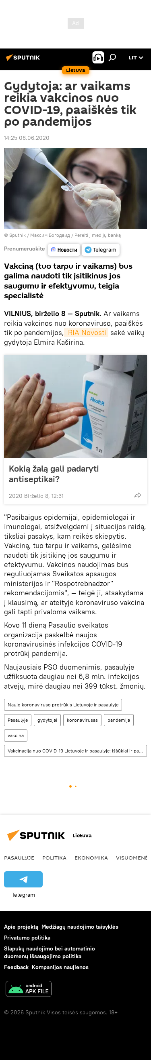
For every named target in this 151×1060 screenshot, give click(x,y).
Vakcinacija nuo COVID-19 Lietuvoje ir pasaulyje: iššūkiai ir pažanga (77, 751)
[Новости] (64, 250)
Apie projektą (21, 926)
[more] (138, 495)
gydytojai (47, 720)
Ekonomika (91, 857)
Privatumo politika (27, 937)
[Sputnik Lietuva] (24, 60)
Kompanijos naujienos (60, 967)
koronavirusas (82, 720)
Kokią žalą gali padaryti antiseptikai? (54, 473)
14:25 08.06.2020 (27, 137)
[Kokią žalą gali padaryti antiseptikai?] (75, 406)
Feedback (16, 967)
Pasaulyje (18, 720)
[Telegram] (101, 250)
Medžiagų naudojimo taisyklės (79, 926)
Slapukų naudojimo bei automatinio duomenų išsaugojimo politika (49, 952)
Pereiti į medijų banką (97, 235)
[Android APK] (28, 990)
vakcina (16, 735)
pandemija (119, 720)
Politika (54, 857)
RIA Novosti (86, 332)
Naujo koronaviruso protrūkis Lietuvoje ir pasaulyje (63, 705)
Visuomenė (132, 857)
